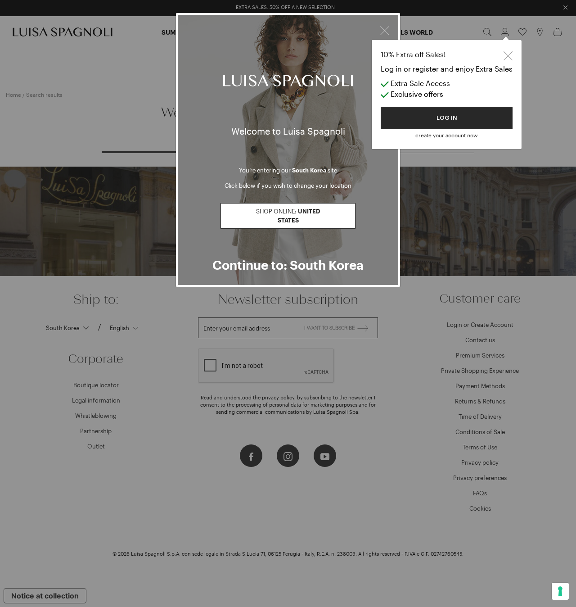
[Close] (384, 29)
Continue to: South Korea (288, 265)
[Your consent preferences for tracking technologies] (560, 591)
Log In (446, 118)
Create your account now (446, 135)
